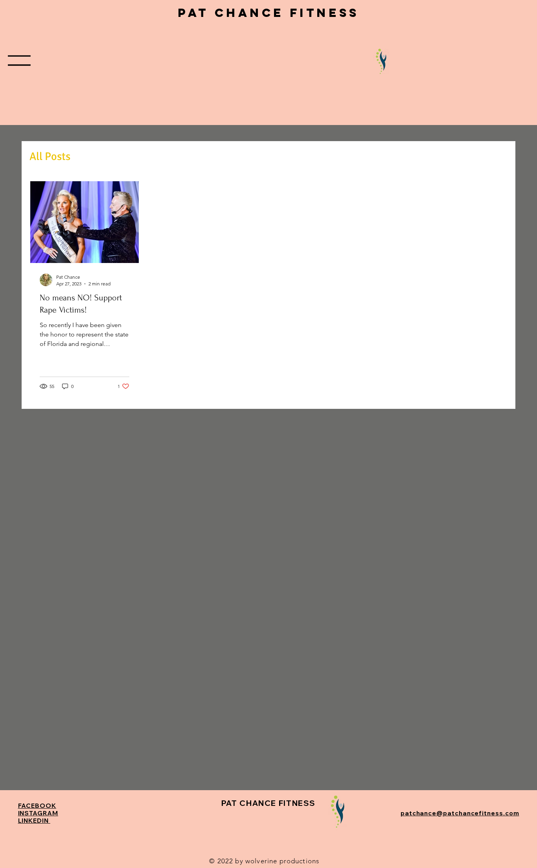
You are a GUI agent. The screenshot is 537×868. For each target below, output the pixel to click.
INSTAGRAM (38, 813)
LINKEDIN (34, 820)
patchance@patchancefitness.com (460, 813)
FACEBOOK (37, 805)
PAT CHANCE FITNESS (268, 13)
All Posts (49, 156)
